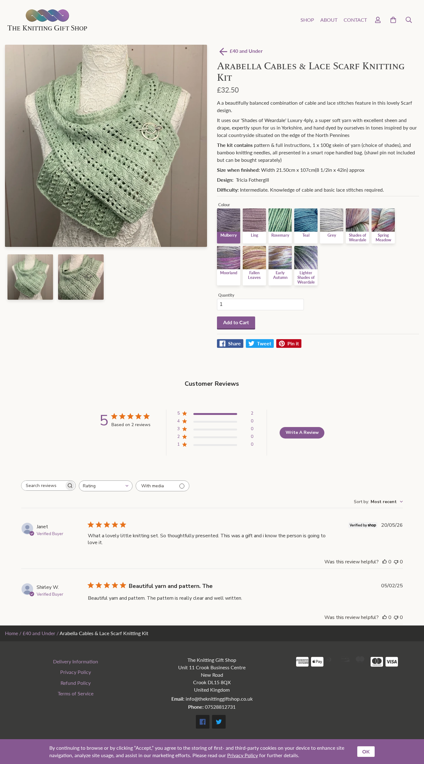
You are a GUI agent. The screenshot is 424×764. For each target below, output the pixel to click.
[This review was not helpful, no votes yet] (396, 561)
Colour (224, 204)
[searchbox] (42, 485)
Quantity (226, 295)
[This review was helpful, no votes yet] (384, 561)
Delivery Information (75, 661)
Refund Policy (76, 682)
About (328, 19)
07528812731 (220, 706)
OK (366, 751)
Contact (355, 19)
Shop (307, 19)
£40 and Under (39, 633)
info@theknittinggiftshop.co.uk (219, 698)
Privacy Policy (75, 671)
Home (11, 633)
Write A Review (302, 432)
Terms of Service (75, 693)
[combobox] (106, 485)
